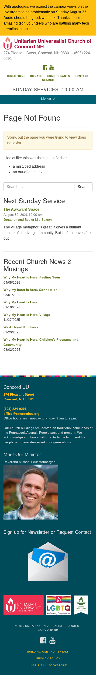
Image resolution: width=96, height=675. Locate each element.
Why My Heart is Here (20, 302)
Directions (16, 76)
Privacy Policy (48, 658)
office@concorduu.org (21, 413)
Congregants (58, 76)
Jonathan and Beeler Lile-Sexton (27, 219)
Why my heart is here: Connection (30, 290)
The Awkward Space (21, 209)
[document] (48, 237)
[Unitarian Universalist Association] (24, 604)
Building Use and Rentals (48, 651)
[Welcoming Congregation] (59, 604)
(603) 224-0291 (15, 409)
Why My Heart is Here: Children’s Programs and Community (41, 342)
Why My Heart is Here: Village (26, 315)
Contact (82, 76)
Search (48, 80)
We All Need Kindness (20, 327)
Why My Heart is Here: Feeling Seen (31, 277)
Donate (36, 76)
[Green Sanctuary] (82, 604)
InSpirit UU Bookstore (48, 665)
